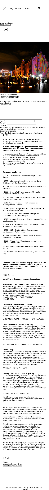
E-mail (3, 123)
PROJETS (18, 8)
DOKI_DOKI (25, 319)
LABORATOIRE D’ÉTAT (11, 319)
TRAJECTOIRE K (9, 299)
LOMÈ (25, 368)
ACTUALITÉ (26, 8)
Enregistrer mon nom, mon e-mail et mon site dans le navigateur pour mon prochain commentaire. (23, 128)
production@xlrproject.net (12, 464)
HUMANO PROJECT (10, 297)
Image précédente (6, 23)
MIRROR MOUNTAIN (10, 344)
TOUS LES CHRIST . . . (27, 297)
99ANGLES (7, 368)
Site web (3, 125)
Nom (2, 121)
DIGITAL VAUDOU (38, 319)
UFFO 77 (6, 393)
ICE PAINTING (24, 344)
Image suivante (5, 25)
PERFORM (17, 368)
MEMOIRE (14, 393)
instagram (39, 8)
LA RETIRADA (37, 344)
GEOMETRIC (24, 393)
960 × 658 (13, 95)
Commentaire (5, 105)
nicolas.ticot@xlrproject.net (12, 466)
